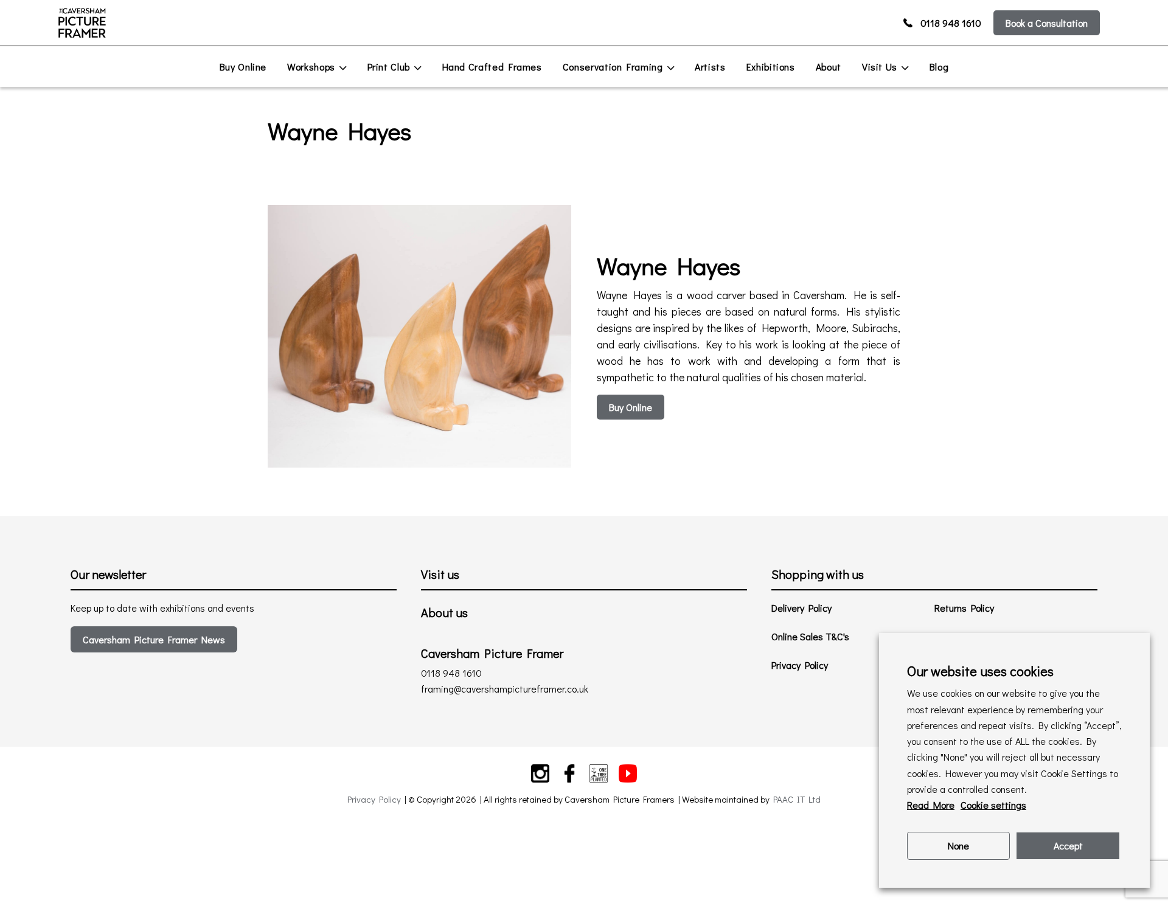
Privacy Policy (799, 665)
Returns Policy (964, 607)
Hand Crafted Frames (492, 66)
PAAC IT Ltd (797, 799)
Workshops (311, 66)
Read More (930, 804)
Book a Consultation (1047, 22)
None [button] (958, 845)
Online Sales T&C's (810, 636)
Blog (939, 66)
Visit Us (879, 66)
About (828, 66)
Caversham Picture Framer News (154, 639)
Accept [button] (1068, 845)
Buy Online (243, 66)
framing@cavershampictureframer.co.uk (504, 688)
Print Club (388, 66)
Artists (710, 66)
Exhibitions (770, 66)
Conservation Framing (613, 66)
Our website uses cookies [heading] (980, 671)
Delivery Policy (801, 607)
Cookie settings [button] (993, 804)
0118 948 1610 (950, 22)
